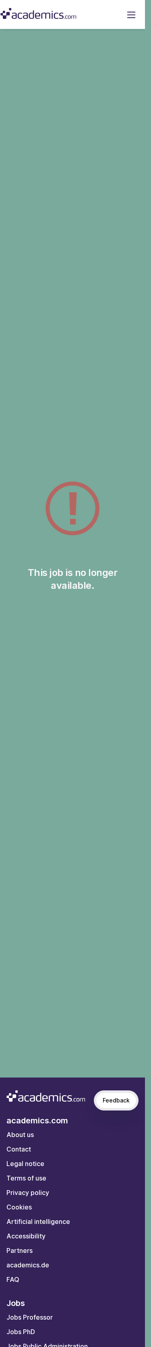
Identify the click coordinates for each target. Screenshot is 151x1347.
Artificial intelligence (38, 1221)
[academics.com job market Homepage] (38, 13)
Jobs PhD (20, 1332)
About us (20, 1135)
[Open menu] (131, 14)
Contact (18, 1149)
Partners (19, 1250)
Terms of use (26, 1178)
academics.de (27, 1265)
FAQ (12, 1279)
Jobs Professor (29, 1317)
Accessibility (26, 1236)
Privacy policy (27, 1193)
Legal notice (25, 1164)
